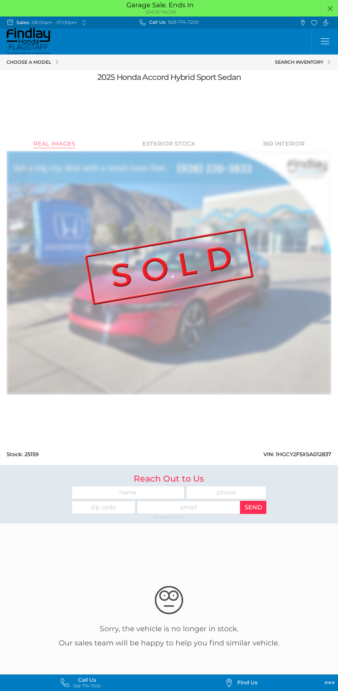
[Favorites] (314, 22)
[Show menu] (325, 41)
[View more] (84, 22)
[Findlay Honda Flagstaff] (28, 41)
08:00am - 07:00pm (54, 22)
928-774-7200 (183, 22)
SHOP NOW (161, 12)
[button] (330, 8)
